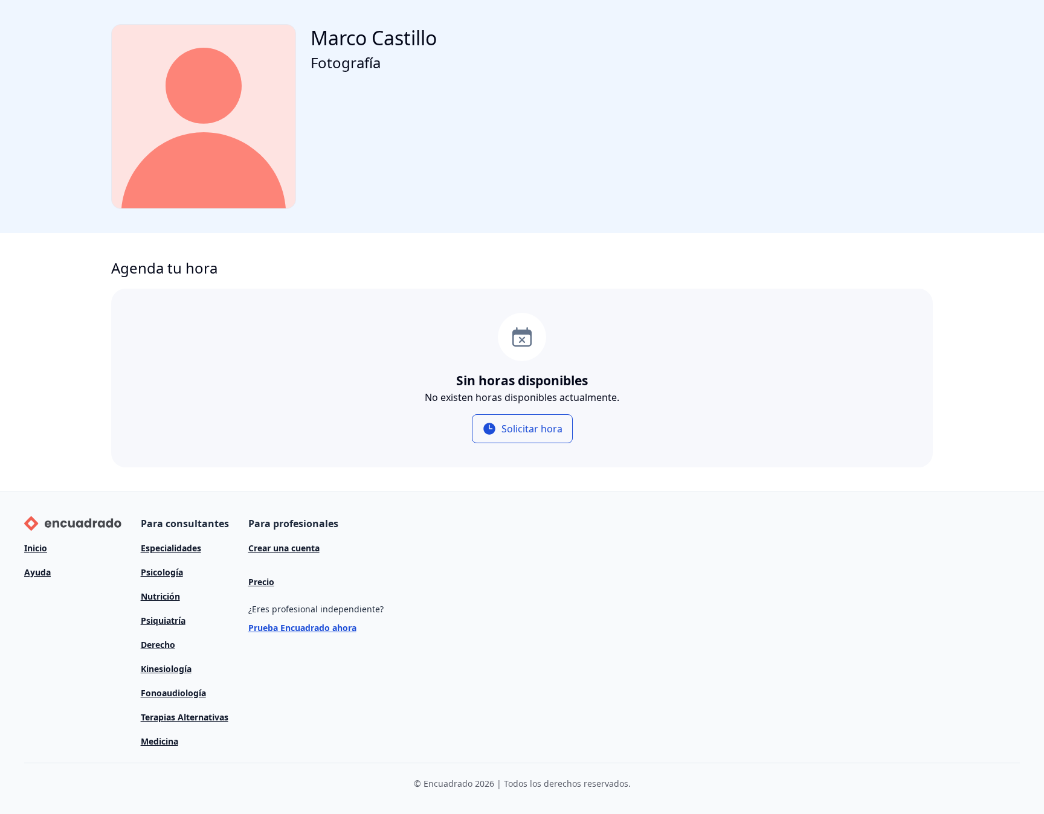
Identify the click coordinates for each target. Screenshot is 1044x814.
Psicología (162, 572)
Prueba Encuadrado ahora (302, 627)
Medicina (159, 741)
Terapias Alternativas (184, 717)
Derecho (158, 644)
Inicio (35, 548)
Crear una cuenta (284, 548)
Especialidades (171, 548)
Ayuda (37, 572)
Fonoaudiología (173, 693)
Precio (261, 582)
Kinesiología (166, 669)
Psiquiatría (163, 620)
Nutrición (160, 596)
